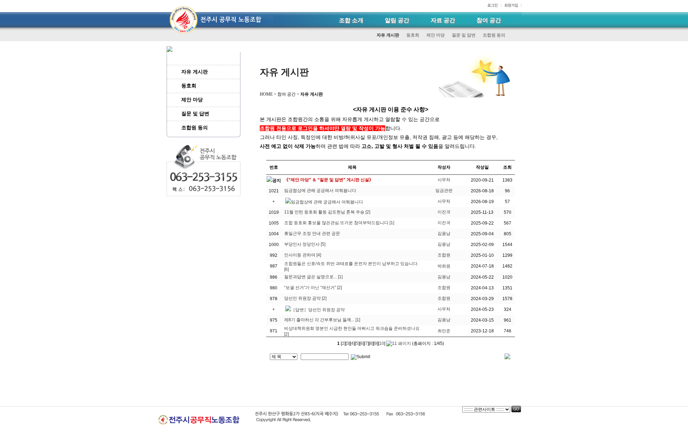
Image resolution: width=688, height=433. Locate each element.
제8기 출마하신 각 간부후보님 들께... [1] (322, 319)
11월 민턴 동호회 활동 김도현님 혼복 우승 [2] (327, 212)
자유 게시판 (388, 35)
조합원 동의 (494, 35)
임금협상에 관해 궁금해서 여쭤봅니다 (320, 190)
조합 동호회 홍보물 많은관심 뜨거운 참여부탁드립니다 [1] (339, 222)
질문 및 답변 (464, 35)
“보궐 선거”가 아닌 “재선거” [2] (313, 287)
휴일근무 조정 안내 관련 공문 (312, 233)
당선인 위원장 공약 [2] (305, 298)
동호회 (412, 35)
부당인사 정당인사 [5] (304, 244)
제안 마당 (435, 35)
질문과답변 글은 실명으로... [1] (313, 276)
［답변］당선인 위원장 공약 (318, 309)
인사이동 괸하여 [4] (302, 255)
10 (381, 343)
